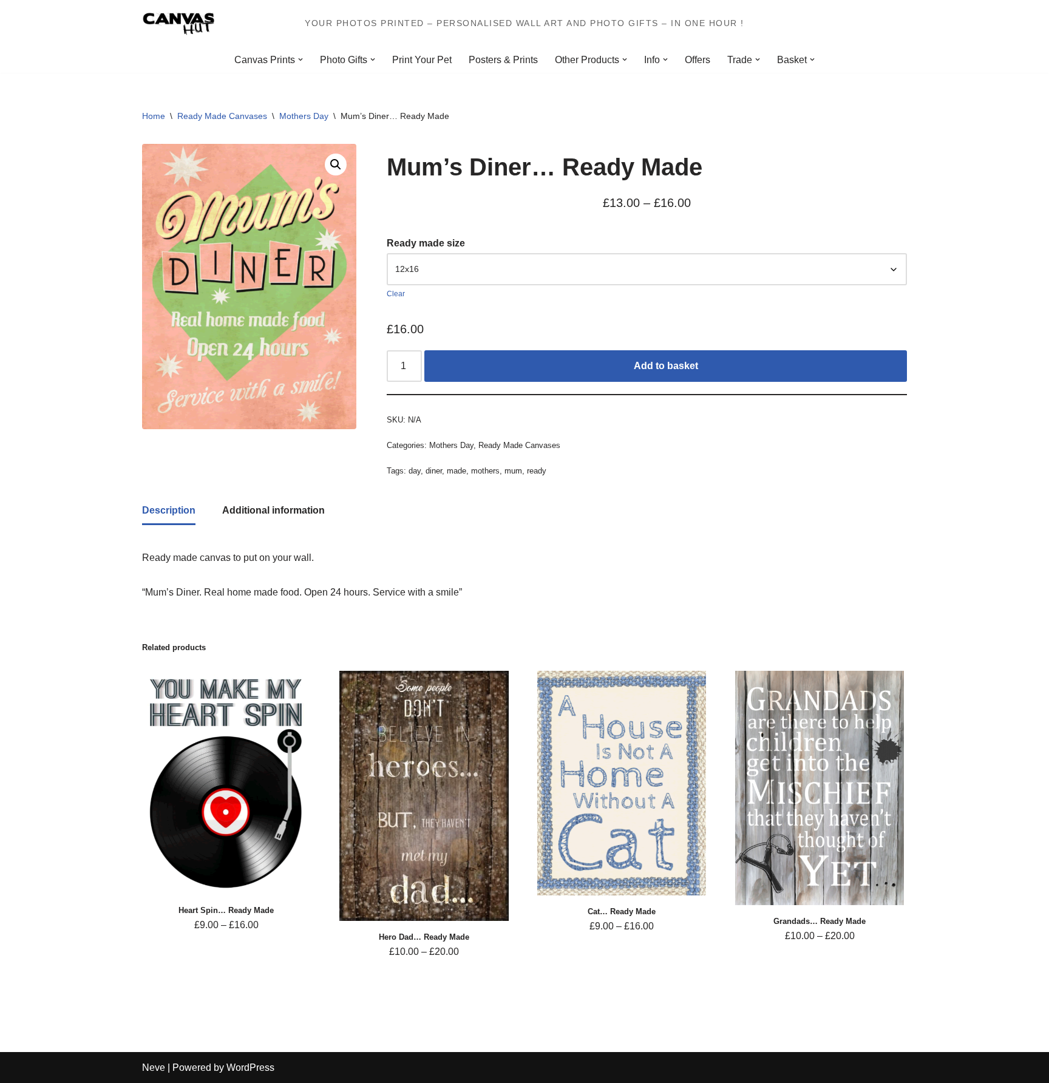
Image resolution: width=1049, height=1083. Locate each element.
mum (513, 470)
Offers (697, 60)
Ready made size (426, 243)
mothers (485, 470)
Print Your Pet (422, 60)
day (415, 470)
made (456, 470)
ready (536, 470)
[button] (300, 59)
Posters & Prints (503, 60)
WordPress (250, 1067)
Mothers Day (303, 116)
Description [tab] (168, 510)
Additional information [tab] (273, 510)
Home (153, 116)
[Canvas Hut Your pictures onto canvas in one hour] (178, 23)
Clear (396, 294)
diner (434, 470)
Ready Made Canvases (222, 116)
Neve (153, 1067)
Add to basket (666, 366)
